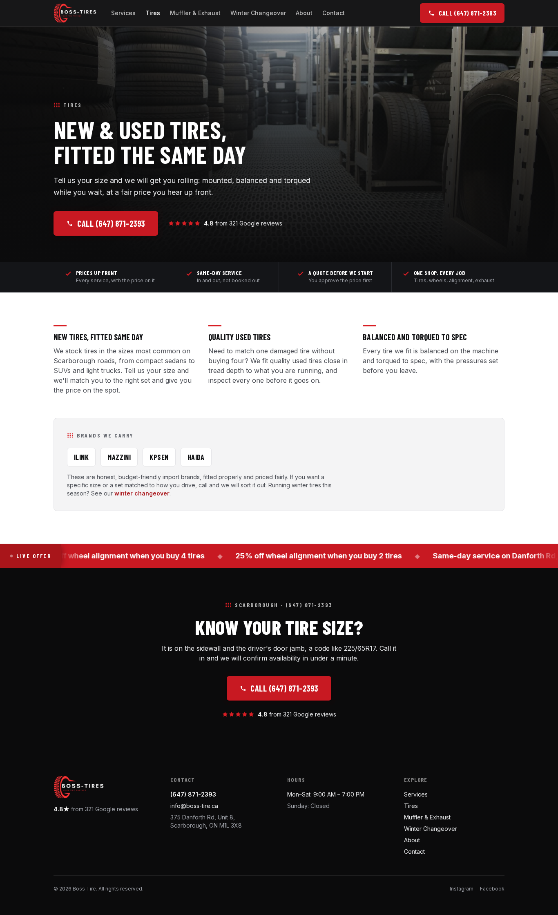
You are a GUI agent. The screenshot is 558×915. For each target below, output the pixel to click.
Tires (152, 12)
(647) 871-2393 (193, 794)
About (304, 12)
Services (123, 12)
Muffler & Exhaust (195, 12)
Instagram (461, 889)
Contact (333, 12)
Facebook (492, 889)
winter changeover (142, 493)
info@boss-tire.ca (194, 805)
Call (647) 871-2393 (111, 223)
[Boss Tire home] (75, 13)
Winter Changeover (258, 12)
